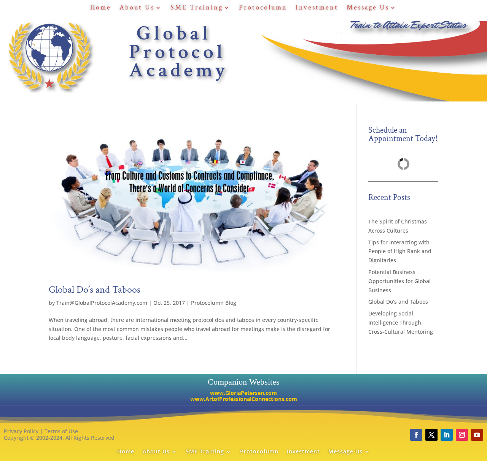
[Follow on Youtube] (477, 435)
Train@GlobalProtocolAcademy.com (101, 302)
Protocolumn (263, 8)
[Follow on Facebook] (416, 435)
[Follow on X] (431, 435)
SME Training (196, 8)
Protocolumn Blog (213, 302)
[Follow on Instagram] (462, 435)
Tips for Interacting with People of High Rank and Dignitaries (399, 251)
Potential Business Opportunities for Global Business (399, 281)
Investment (317, 8)
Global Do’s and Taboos (94, 289)
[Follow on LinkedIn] (447, 435)
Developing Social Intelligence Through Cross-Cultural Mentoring (400, 322)
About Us (136, 8)
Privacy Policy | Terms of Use (41, 431)
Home (100, 8)
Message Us (368, 8)
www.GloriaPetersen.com (243, 392)
